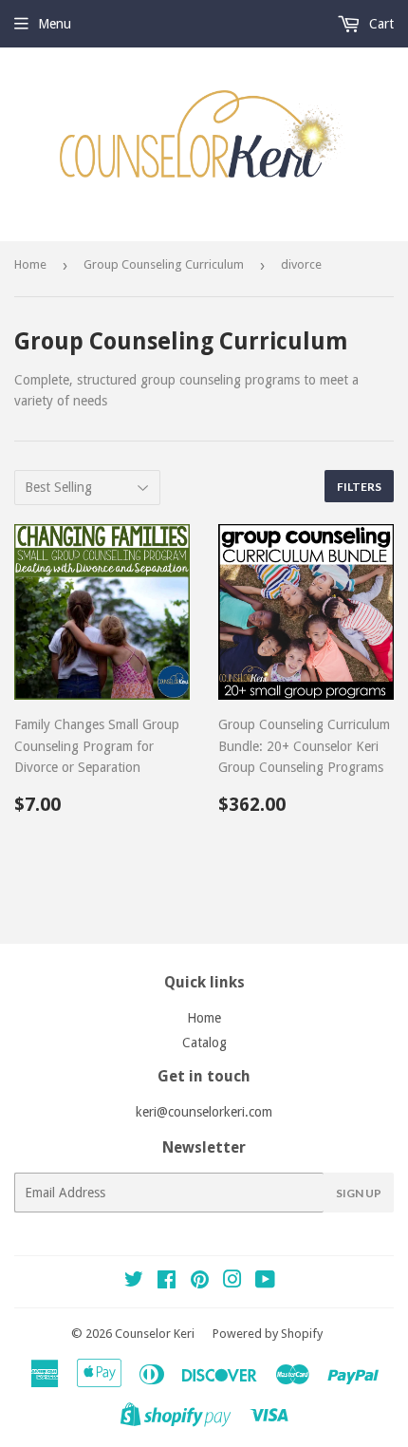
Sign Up (358, 1193)
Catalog (204, 1042)
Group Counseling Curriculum (163, 264)
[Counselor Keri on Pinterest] (200, 1281)
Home (30, 264)
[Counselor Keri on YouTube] (265, 1281)
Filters (359, 486)
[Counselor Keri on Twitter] (133, 1281)
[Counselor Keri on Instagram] (232, 1281)
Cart (379, 23)
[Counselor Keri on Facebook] (166, 1281)
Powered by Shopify (268, 1333)
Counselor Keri (155, 1333)
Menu (54, 23)
